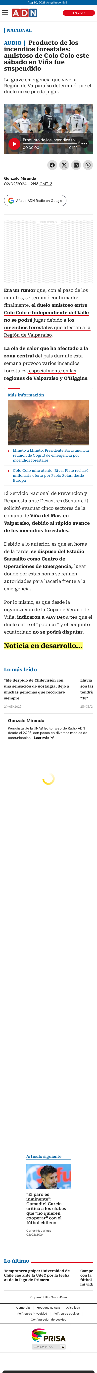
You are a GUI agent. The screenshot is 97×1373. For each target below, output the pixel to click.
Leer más (41, 738)
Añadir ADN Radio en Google (39, 200)
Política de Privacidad (32, 1314)
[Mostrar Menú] (5, 13)
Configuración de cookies (48, 1320)
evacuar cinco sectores (47, 508)
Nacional (19, 30)
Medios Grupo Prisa (48, 1347)
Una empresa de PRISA (48, 1335)
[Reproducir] (14, 144)
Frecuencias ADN (48, 1308)
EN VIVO (79, 13)
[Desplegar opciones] (84, 143)
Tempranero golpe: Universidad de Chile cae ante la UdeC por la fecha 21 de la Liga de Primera (37, 1275)
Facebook (52, 165)
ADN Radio (24, 12)
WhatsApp (88, 165)
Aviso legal (73, 1308)
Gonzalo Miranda (20, 178)
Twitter (64, 165)
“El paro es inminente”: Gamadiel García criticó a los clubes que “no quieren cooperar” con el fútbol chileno (46, 1208)
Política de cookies (66, 1314)
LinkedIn (76, 165)
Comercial (23, 1308)
